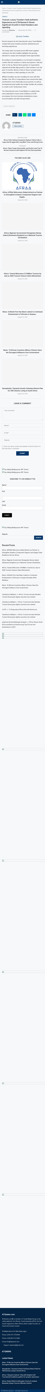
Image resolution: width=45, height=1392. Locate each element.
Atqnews (12, 30)
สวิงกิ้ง (4, 609)
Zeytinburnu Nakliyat (9, 602)
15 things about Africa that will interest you (23, 609)
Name (4, 485)
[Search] (43, 2)
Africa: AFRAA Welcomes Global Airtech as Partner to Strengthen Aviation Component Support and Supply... (22, 194)
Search (4, 534)
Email (4, 505)
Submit (7, 515)
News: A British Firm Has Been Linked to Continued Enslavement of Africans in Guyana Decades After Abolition (19, 577)
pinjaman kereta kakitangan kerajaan (14, 622)
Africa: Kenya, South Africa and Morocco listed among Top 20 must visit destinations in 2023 (22, 624)
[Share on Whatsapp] (25, 114)
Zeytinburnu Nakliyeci (9, 594)
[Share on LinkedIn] (20, 114)
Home (4, 8)
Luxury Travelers (9, 106)
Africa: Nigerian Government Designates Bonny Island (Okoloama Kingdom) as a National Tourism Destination (22, 235)
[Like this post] (15, 114)
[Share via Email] (34, 114)
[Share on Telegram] (29, 114)
